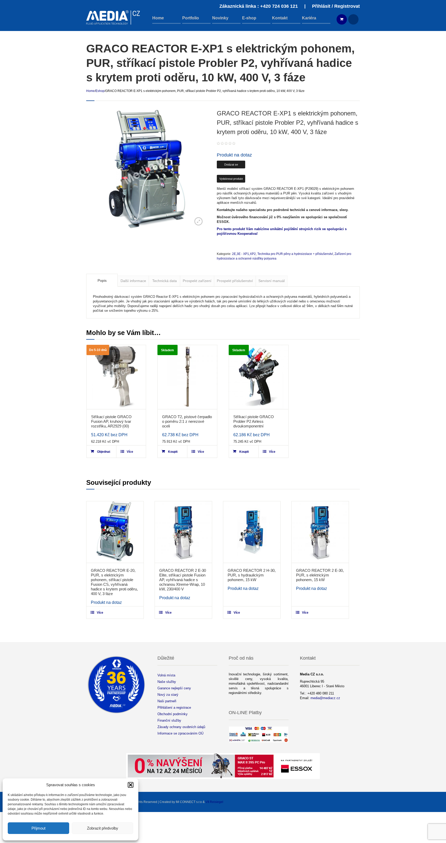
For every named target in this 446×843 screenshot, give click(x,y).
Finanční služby (169, 720)
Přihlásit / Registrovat (336, 6)
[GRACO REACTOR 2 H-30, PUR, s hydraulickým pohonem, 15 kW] (251, 532)
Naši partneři (166, 701)
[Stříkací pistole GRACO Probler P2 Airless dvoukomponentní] (258, 377)
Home (90, 91)
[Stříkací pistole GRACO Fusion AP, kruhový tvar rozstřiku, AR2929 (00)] (116, 377)
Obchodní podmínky (172, 714)
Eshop (100, 91)
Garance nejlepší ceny (174, 688)
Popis (102, 280)
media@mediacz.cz (325, 698)
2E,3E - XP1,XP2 (244, 254)
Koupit (173, 452)
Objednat (103, 452)
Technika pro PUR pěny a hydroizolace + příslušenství (295, 254)
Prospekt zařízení (197, 281)
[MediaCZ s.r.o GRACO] (113, 17)
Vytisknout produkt (231, 178)
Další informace (133, 281)
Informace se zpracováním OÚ (180, 733)
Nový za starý (167, 695)
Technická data (164, 281)
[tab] (102, 280)
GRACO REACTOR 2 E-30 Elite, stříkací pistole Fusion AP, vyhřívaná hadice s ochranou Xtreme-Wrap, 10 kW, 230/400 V (182, 579)
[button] (130, 784)
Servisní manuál (271, 281)
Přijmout (38, 828)
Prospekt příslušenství (235, 281)
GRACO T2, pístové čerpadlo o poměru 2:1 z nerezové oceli (187, 421)
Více (130, 452)
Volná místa (166, 675)
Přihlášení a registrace (174, 707)
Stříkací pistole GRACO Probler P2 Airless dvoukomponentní (253, 421)
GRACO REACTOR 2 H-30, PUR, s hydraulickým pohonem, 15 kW (252, 575)
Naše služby (166, 682)
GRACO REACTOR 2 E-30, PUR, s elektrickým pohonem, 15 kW (320, 575)
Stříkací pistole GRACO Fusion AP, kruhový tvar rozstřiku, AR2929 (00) (111, 421)
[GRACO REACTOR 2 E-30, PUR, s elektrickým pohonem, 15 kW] (320, 532)
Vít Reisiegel (214, 802)
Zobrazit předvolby (102, 828)
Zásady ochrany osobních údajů (181, 727)
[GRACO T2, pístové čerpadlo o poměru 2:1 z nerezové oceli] (187, 377)
